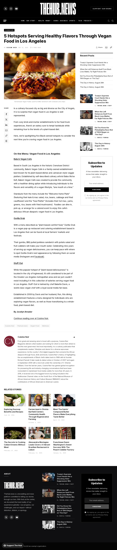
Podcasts (87, 21)
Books (56, 21)
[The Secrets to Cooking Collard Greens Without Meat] (15, 433)
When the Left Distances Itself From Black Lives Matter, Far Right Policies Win (103, 115)
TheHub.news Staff (104, 105)
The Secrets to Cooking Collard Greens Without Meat (14, 444)
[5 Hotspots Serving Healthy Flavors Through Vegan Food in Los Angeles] (39, 76)
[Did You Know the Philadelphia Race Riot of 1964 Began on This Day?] (86, 130)
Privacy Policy (103, 198)
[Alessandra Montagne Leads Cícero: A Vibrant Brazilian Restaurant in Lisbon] (40, 433)
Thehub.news (22, 326)
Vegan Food (34, 326)
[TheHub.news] (58, 8)
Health (41, 21)
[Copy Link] (111, 47)
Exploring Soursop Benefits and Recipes (13, 410)
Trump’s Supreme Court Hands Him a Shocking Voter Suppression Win (102, 99)
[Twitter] (6, 119)
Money (48, 21)
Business (64, 21)
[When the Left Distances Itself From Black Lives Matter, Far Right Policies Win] (86, 114)
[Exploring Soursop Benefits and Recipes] (15, 400)
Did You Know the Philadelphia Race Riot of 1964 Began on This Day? (104, 131)
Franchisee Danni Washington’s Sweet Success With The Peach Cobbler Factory (63, 446)
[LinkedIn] (6, 125)
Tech (80, 21)
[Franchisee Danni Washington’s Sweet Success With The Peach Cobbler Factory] (64, 433)
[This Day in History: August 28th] (86, 146)
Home (23, 21)
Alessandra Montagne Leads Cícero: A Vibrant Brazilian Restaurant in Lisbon (39, 446)
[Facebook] (6, 114)
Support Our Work (102, 9)
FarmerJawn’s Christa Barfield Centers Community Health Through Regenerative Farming (39, 414)
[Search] (112, 20)
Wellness (45, 326)
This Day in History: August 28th (92, 83)
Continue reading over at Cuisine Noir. (31, 318)
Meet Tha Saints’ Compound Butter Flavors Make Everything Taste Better (64, 413)
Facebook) (39, 257)
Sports (72, 21)
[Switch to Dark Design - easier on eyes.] (108, 21)
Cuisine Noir (9, 30)
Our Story (30, 21)
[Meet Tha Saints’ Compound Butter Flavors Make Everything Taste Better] (64, 400)
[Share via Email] (106, 47)
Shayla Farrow (102, 137)
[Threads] (6, 141)
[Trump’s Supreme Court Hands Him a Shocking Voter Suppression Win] (86, 98)
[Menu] (4, 20)
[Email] (6, 130)
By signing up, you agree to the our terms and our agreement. (97, 198)
